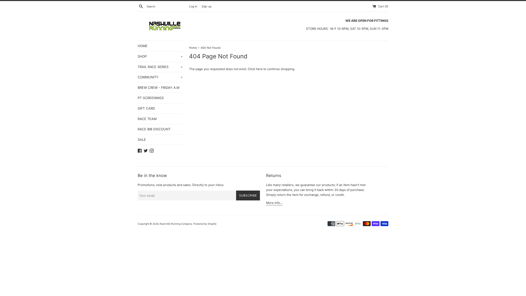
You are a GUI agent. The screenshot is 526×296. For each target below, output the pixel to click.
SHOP (160, 56)
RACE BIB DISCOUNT (154, 129)
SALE (142, 140)
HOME (143, 46)
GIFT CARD (146, 108)
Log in (193, 6)
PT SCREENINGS (151, 98)
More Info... (274, 203)
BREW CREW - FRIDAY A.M (158, 88)
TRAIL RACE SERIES (160, 67)
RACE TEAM (147, 119)
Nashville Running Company (176, 223)
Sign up (206, 6)
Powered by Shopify (205, 223)
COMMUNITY (160, 77)
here (259, 69)
